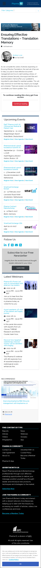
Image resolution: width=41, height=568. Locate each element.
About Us (6, 456)
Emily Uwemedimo (18, 414)
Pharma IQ (8, 414)
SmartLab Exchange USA (13, 223)
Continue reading (20, 104)
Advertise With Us (27, 450)
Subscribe (21, 268)
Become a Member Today (28, 457)
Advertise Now (8, 489)
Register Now (8, 139)
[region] (20, 556)
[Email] (17, 245)
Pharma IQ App (8, 461)
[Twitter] (12, 245)
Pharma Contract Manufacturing (10, 207)
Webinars (24, 434)
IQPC (30, 536)
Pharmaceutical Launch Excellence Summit (12, 168)
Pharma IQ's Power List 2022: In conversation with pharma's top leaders (13, 283)
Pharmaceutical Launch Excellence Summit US (12, 146)
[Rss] (21, 245)
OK (20, 564)
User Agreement (8, 453)
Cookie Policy (26, 453)
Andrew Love (17, 55)
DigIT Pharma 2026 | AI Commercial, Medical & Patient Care (12, 126)
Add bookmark (7, 46)
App (22, 440)
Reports (5, 431)
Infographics (7, 440)
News (23, 431)
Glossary (24, 437)
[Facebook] (9, 245)
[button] (20, 11)
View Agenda (19, 139)
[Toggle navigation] (4, 3)
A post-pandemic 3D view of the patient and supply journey (13, 311)
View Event (29, 139)
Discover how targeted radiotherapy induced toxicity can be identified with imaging (13, 342)
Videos (5, 437)
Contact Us (6, 450)
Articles (5, 434)
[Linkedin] (5, 245)
